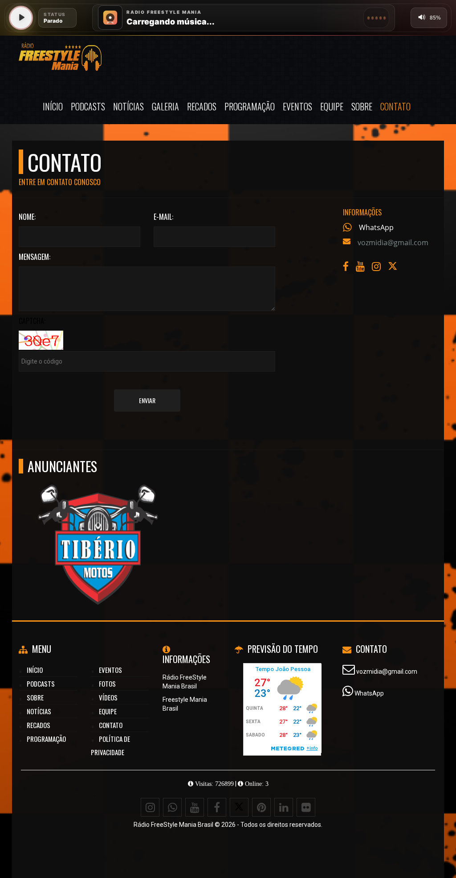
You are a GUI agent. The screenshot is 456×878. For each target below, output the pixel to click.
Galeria (165, 106)
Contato (395, 106)
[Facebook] (217, 807)
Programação (249, 106)
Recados (201, 106)
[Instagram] (150, 807)
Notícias (128, 106)
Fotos (107, 683)
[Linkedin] (283, 807)
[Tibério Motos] (98, 528)
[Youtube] (194, 807)
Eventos (297, 106)
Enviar (147, 400)
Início (53, 106)
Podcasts (88, 106)
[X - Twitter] (393, 268)
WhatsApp (376, 227)
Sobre (361, 106)
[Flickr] (306, 807)
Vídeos (108, 697)
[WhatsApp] (172, 807)
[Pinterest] (261, 807)
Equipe (331, 106)
